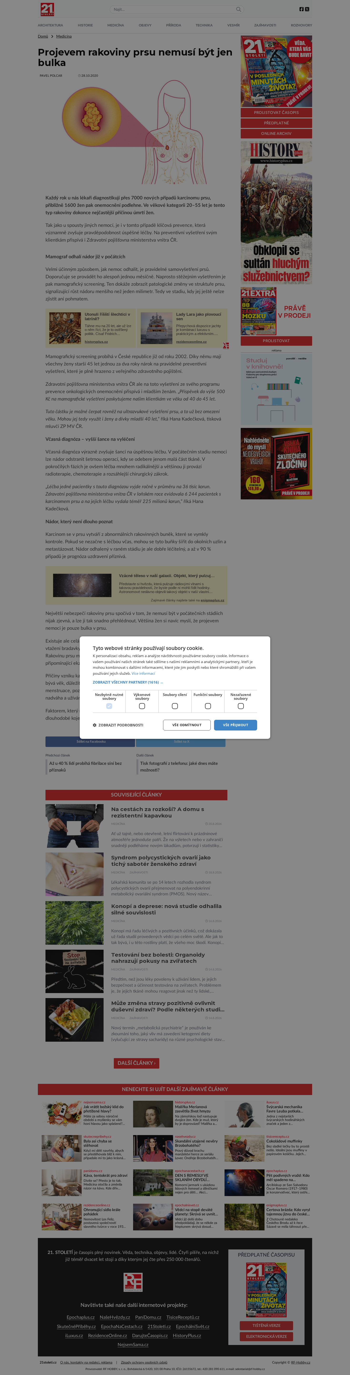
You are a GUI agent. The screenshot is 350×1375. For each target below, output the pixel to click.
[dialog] (175, 687)
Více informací (143, 673)
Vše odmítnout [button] (186, 725)
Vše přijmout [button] (235, 725)
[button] (175, 682)
